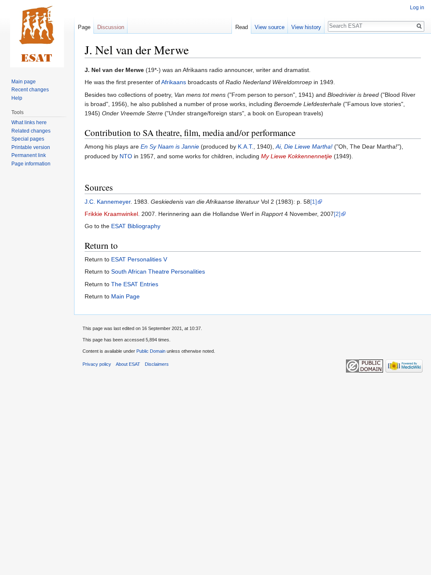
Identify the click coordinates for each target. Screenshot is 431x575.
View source (270, 27)
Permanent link (28, 155)
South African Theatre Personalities (158, 271)
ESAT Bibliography (135, 226)
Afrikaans (173, 82)
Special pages (27, 139)
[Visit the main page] (37, 33)
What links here (29, 122)
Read (241, 27)
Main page (23, 82)
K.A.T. (245, 146)
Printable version (30, 147)
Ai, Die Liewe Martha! (304, 146)
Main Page (125, 296)
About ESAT (128, 364)
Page (84, 27)
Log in (417, 8)
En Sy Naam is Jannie (170, 146)
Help (16, 98)
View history (306, 27)
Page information (31, 164)
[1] (313, 201)
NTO (126, 156)
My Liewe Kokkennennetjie (296, 156)
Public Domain (150, 351)
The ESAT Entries (134, 284)
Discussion (110, 27)
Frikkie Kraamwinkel (111, 213)
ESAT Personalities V (139, 259)
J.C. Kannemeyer (107, 201)
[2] (337, 213)
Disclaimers (157, 364)
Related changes (31, 131)
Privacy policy (96, 364)
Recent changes (30, 90)
